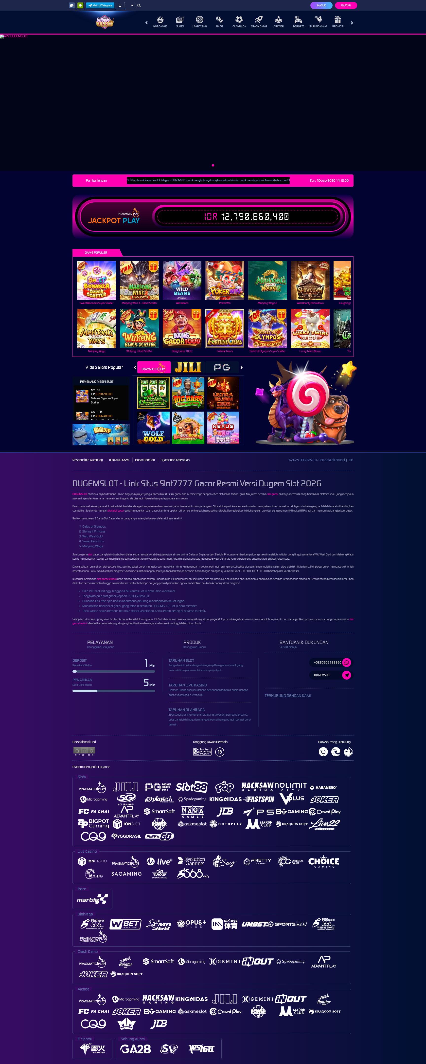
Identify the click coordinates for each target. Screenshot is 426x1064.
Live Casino (200, 26)
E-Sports (298, 26)
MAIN (100, 280)
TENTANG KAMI (119, 460)
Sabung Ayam (318, 26)
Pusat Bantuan (145, 460)
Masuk (321, 5)
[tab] (154, 367)
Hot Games (160, 26)
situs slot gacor (115, 510)
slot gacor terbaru (107, 579)
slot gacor (272, 494)
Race (219, 26)
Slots (180, 26)
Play (131, 221)
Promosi (337, 26)
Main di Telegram (102, 5)
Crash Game (259, 26)
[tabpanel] (213, 103)
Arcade (279, 26)
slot (90, 554)
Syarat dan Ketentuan (175, 460)
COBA (156, 387)
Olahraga (239, 26)
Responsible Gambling (87, 460)
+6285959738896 (327, 662)
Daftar (346, 5)
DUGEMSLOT (79, 494)
